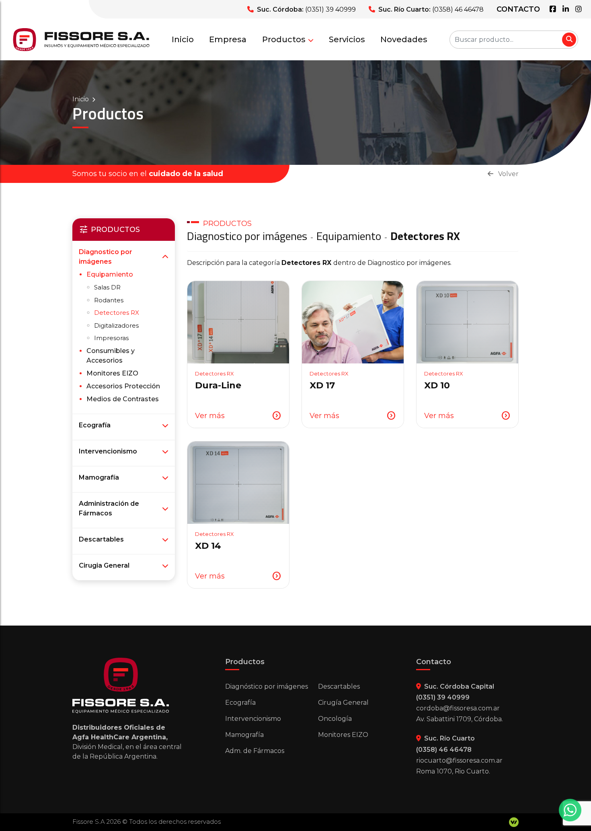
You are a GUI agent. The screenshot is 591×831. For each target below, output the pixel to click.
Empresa (227, 39)
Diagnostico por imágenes (105, 256)
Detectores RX (116, 312)
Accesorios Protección (123, 386)
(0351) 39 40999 (330, 9)
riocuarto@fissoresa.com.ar (459, 760)
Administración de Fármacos (109, 508)
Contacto (518, 9)
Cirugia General (104, 565)
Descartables (101, 539)
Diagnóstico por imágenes (266, 686)
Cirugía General (343, 702)
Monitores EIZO (112, 373)
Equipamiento (109, 274)
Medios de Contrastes (122, 399)
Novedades (403, 39)
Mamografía (99, 477)
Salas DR (107, 287)
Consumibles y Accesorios (110, 355)
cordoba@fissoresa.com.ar (458, 708)
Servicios (347, 39)
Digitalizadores (116, 325)
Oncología (335, 718)
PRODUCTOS (227, 223)
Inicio (183, 39)
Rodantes (108, 300)
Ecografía (95, 425)
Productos (284, 39)
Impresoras (111, 338)
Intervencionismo (108, 451)
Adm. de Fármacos (254, 751)
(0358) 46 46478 (458, 9)
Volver (508, 174)
